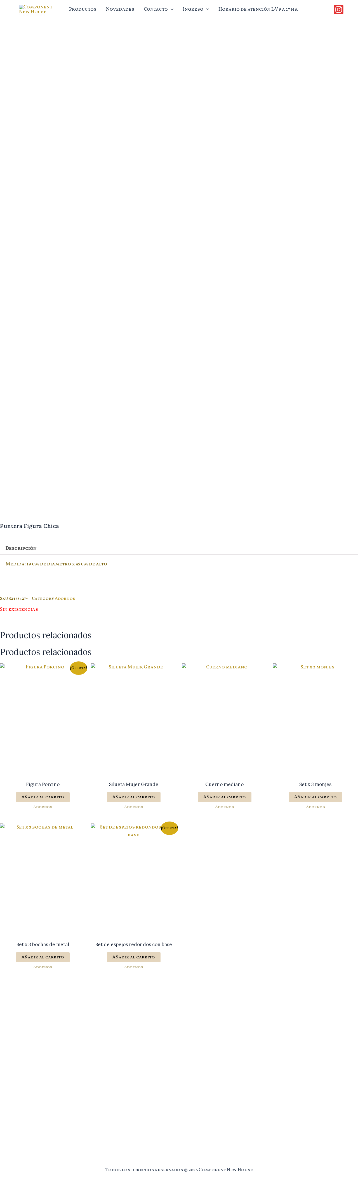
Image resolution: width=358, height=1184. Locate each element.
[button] (170, 9)
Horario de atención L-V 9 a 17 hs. (258, 9)
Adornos (65, 599)
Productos (82, 9)
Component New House (32, 14)
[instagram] (339, 9)
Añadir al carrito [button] (43, 797)
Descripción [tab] (21, 548)
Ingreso (193, 9)
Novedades (120, 9)
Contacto (156, 9)
